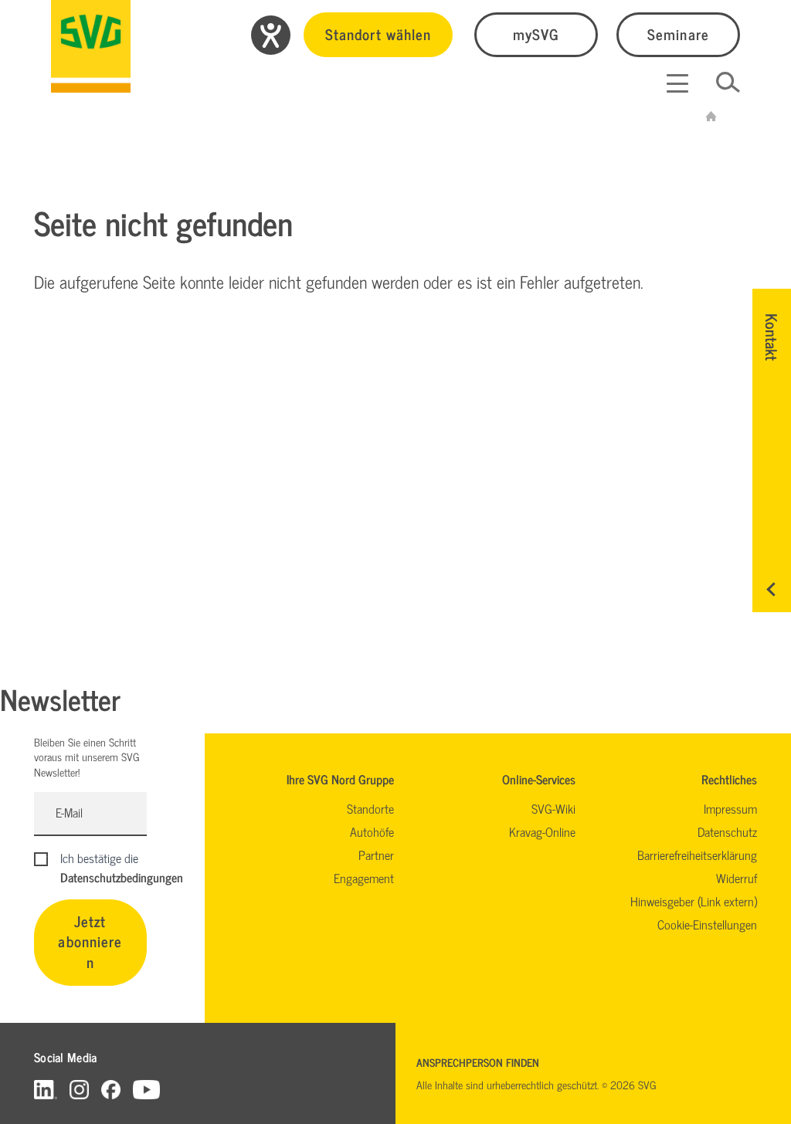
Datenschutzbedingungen (121, 877)
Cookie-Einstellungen (707, 924)
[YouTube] (147, 1088)
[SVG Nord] (91, 46)
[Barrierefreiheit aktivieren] (270, 35)
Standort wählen (378, 34)
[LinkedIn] (45, 1088)
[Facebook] (111, 1088)
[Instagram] (79, 1088)
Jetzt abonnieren (90, 941)
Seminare (677, 34)
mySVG (536, 34)
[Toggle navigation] (677, 83)
